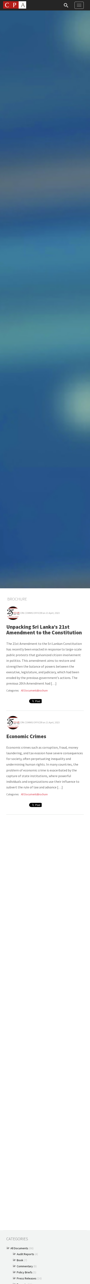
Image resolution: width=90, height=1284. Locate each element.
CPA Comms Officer (31, 612)
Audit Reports (25, 1254)
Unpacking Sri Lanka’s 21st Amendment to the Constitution (44, 629)
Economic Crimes (26, 736)
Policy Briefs (24, 1272)
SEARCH (66, 5)
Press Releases (26, 1278)
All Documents (29, 690)
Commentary (25, 1266)
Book (20, 1260)
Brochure (42, 690)
